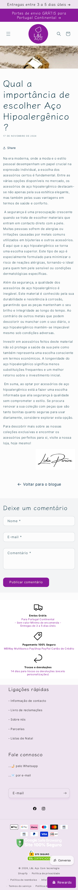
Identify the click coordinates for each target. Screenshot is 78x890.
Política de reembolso (23, 879)
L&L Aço (34, 868)
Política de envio (46, 886)
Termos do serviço (20, 886)
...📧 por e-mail (19, 775)
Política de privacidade (46, 873)
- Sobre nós (17, 719)
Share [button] (11, 148)
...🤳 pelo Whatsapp (23, 766)
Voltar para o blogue (42, 484)
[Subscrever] (64, 793)
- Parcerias (16, 729)
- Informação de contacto (27, 700)
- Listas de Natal (20, 738)
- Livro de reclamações (25, 710)
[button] (8, 33)
